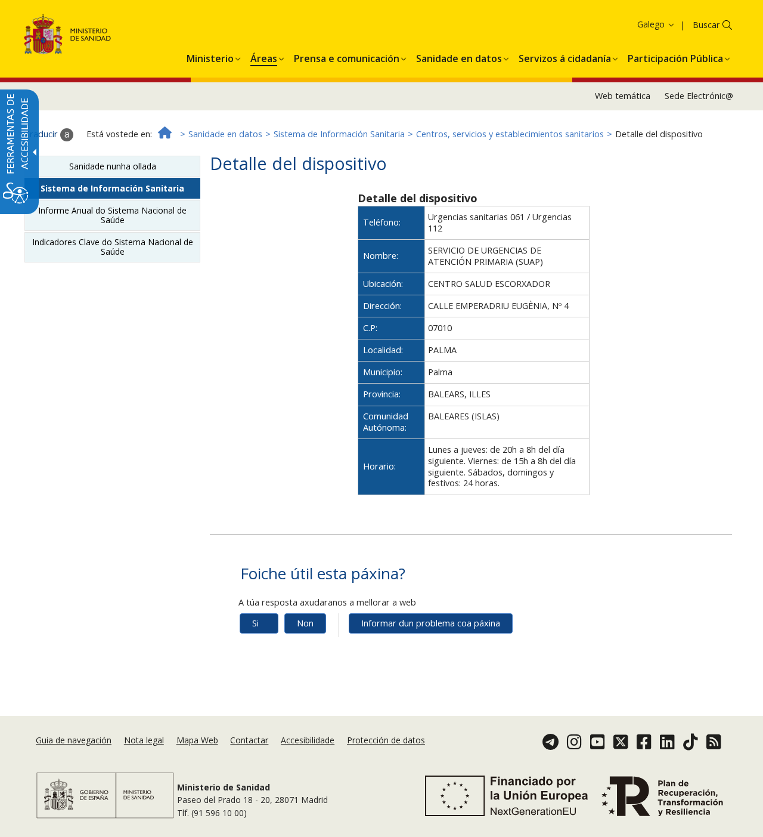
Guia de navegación (73, 740)
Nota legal (144, 740)
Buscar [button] (706, 24)
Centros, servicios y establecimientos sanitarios (510, 134)
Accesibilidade (307, 740)
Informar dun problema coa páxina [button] (430, 623)
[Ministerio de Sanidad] (67, 36)
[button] (634, 24)
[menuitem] (210, 57)
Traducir (42, 134)
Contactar (249, 740)
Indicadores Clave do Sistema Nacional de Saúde (112, 246)
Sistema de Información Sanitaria (339, 134)
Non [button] (305, 623)
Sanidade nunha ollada (112, 166)
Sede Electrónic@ (699, 95)
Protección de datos (386, 740)
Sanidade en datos (225, 134)
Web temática (622, 95)
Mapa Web (197, 740)
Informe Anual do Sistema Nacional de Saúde (112, 215)
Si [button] (255, 623)
